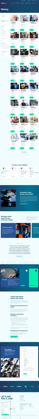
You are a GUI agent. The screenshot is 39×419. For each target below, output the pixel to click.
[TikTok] (10, 403)
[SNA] (14, 409)
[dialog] (5, 409)
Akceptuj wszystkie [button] (5, 414)
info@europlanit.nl (22, 399)
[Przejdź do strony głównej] (4, 3)
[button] (2, 172)
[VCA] (10, 409)
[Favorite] (18, 16)
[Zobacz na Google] (3, 168)
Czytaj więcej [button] (4, 174)
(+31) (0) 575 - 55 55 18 (22, 400)
